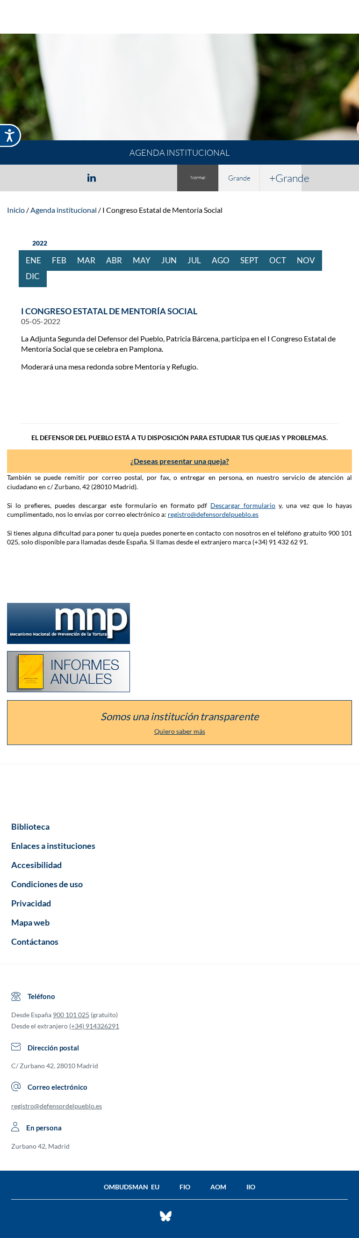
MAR (89, 260)
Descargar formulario (242, 505)
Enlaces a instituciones (53, 845)
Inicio (16, 209)
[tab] (37, 177)
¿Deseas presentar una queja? (179, 460)
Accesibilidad (36, 865)
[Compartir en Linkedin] (91, 177)
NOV (309, 260)
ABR (117, 260)
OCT (281, 260)
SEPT (253, 260)
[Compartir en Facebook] (37, 177)
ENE (37, 260)
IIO (250, 1187)
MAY (145, 260)
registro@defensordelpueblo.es (213, 514)
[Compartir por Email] (119, 177)
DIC (36, 276)
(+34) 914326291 (94, 1026)
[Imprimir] (148, 177)
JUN (172, 260)
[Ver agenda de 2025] (23, 243)
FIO (185, 1187)
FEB (62, 260)
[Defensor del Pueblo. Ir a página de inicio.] (180, 18)
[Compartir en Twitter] (64, 177)
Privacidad (31, 903)
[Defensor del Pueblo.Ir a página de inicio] (179, 789)
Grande (239, 178)
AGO (224, 260)
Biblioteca (30, 826)
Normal (197, 177)
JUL (197, 260)
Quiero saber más (179, 731)
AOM (218, 1187)
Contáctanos (34, 941)
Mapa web (30, 922)
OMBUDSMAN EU (131, 1187)
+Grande (285, 177)
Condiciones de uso (47, 884)
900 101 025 (71, 1015)
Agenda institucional (63, 209)
